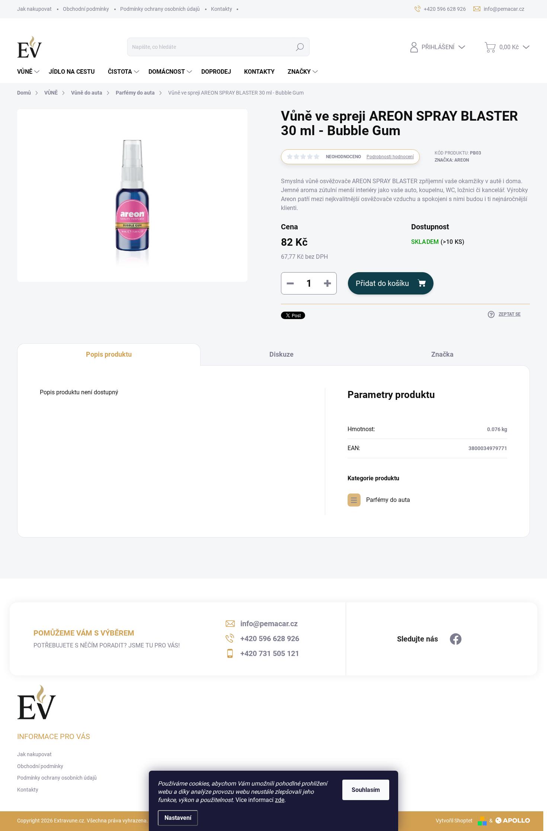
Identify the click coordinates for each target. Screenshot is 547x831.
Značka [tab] (442, 354)
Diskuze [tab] (281, 354)
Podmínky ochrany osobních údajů (160, 9)
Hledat (300, 47)
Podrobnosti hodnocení (390, 156)
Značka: (452, 160)
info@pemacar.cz (269, 623)
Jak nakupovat (34, 9)
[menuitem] (29, 72)
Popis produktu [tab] (109, 354)
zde (279, 799)
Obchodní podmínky (86, 9)
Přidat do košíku (382, 283)
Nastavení (177, 817)
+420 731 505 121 (269, 653)
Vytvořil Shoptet (454, 821)
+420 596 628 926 (269, 638)
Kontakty (221, 9)
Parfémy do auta (388, 499)
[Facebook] (456, 639)
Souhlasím (366, 789)
